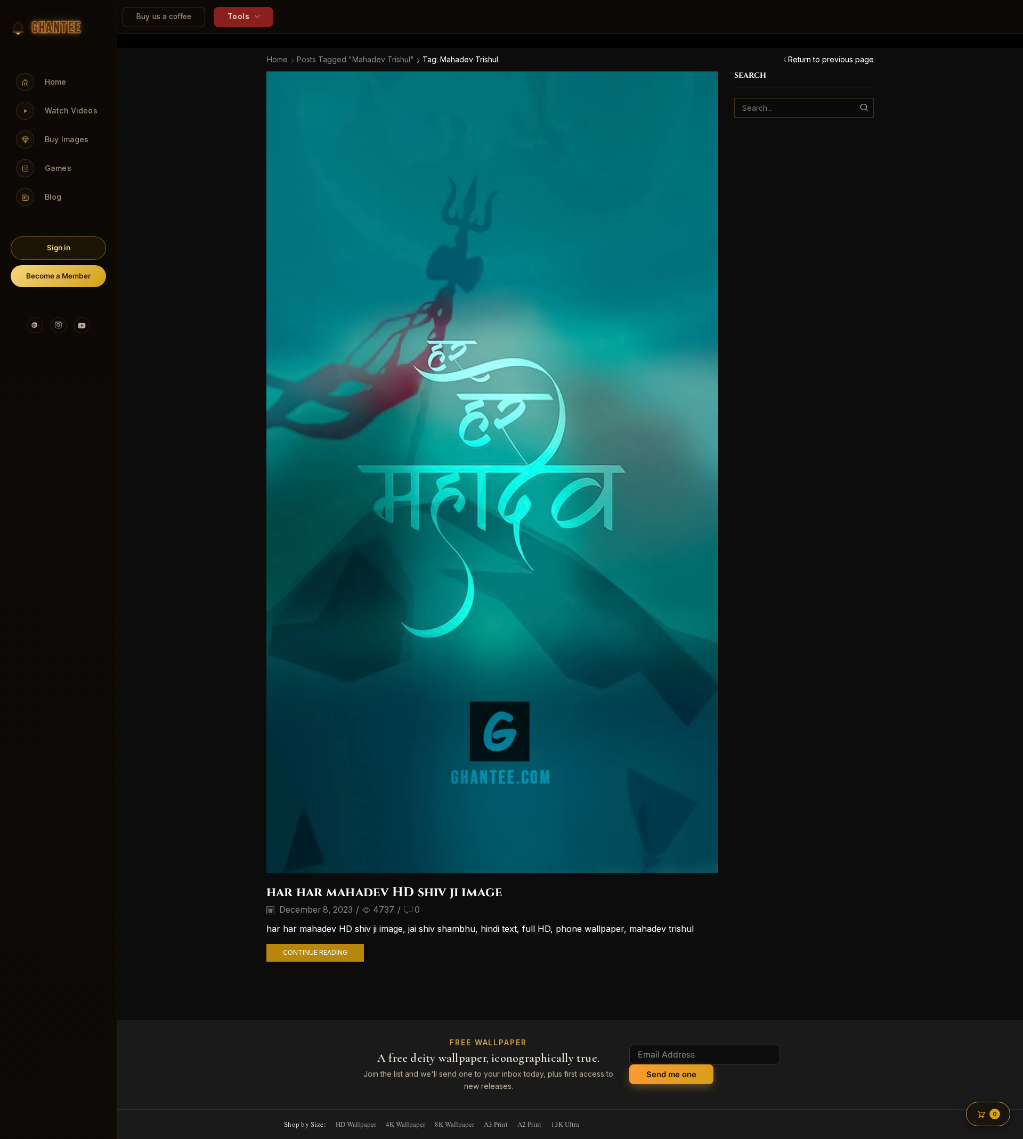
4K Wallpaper (405, 1124)
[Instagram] (59, 325)
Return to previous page (831, 59)
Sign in (58, 247)
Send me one (671, 1074)
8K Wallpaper (454, 1124)
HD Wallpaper (356, 1124)
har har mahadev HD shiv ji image (384, 892)
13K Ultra (565, 1124)
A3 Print (496, 1124)
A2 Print (529, 1124)
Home (277, 59)
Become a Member (58, 276)
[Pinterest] (35, 325)
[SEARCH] (864, 108)
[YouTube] (82, 325)
